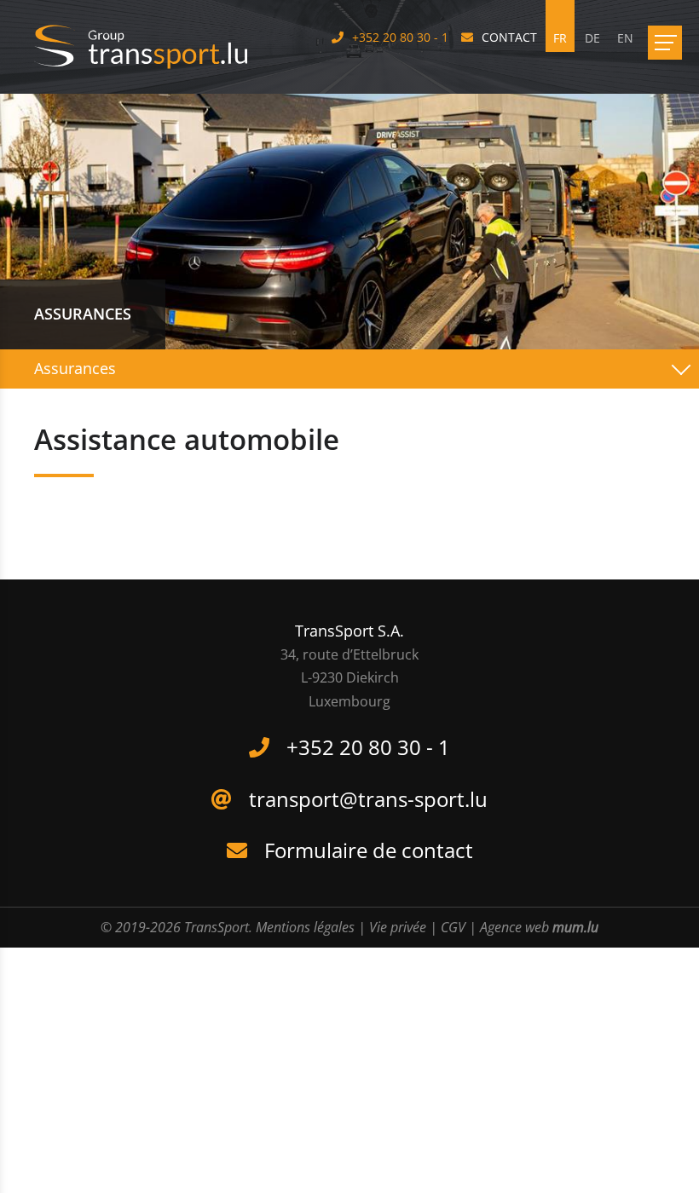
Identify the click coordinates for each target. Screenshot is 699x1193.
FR (560, 38)
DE (592, 38)
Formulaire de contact (368, 850)
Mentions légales (305, 927)
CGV (453, 927)
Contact (509, 37)
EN (625, 38)
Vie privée (397, 927)
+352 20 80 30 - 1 (400, 37)
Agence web (514, 927)
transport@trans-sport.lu (368, 799)
